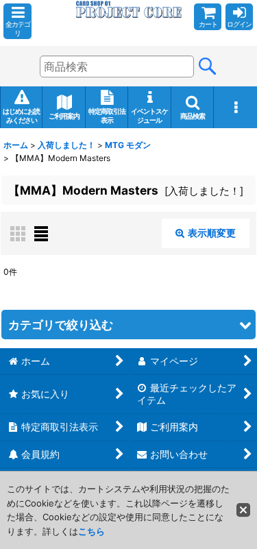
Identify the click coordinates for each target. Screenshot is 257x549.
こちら (91, 531)
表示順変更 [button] (212, 233)
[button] (17, 21)
